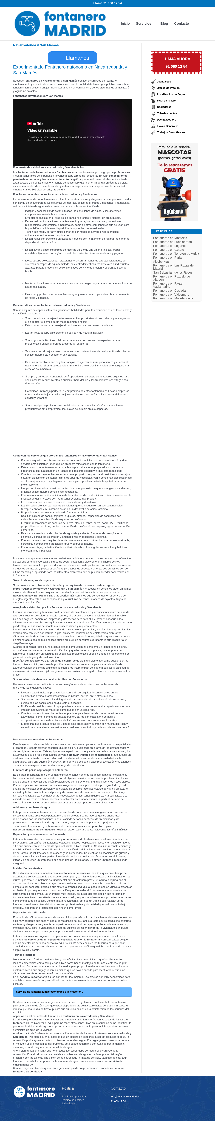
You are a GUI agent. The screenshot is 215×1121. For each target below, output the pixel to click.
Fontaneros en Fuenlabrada (172, 242)
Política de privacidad (74, 1096)
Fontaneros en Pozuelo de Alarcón (171, 278)
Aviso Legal (69, 1103)
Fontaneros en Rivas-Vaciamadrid (168, 285)
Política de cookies (73, 1100)
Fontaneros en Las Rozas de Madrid (173, 267)
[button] (197, 23)
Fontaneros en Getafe (168, 249)
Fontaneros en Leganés (169, 245)
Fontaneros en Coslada (169, 290)
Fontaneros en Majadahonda (173, 298)
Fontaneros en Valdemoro (171, 294)
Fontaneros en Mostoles (170, 238)
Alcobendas (161, 261)
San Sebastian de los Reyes (172, 272)
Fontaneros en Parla (167, 257)
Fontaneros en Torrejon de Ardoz (176, 253)
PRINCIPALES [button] (164, 231)
